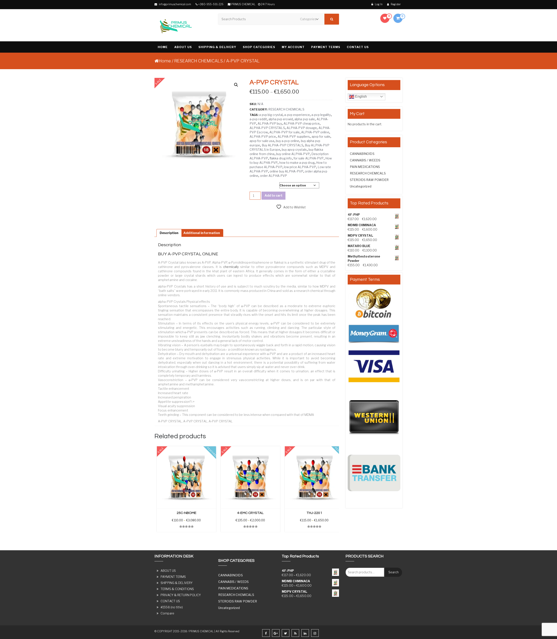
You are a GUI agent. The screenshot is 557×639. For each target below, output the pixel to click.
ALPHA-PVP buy (270, 123)
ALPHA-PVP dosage (302, 128)
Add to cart (273, 195)
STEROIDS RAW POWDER (369, 180)
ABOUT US (183, 47)
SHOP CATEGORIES (259, 47)
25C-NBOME (186, 513)
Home (165, 61)
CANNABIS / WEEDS (365, 160)
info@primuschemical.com (174, 4)
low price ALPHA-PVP (300, 167)
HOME (163, 47)
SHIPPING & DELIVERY (217, 47)
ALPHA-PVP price (263, 136)
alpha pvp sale (304, 119)
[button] (236, 85)
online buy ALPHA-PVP (286, 171)
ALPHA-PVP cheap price (302, 123)
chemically (231, 267)
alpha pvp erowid (280, 119)
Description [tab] (169, 233)
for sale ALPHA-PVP (309, 158)
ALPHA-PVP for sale (284, 132)
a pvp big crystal (271, 115)
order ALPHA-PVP (273, 175)
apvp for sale (321, 136)
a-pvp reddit (258, 119)
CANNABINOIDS (362, 154)
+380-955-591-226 (211, 4)
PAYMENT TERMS (325, 47)
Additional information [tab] (201, 233)
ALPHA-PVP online (315, 132)
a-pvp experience (297, 115)
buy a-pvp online (287, 141)
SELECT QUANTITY (262, 185)
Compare (167, 613)
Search (393, 572)
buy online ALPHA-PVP (293, 154)
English (360, 96)
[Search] (331, 19)
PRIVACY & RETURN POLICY (181, 595)
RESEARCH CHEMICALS (198, 61)
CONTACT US (358, 47)
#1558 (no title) (172, 607)
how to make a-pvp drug (297, 162)
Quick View (163, 536)
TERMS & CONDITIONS (177, 589)
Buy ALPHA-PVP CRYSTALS (282, 145)
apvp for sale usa (262, 141)
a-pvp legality (321, 115)
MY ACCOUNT (293, 47)
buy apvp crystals (294, 149)
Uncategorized (360, 186)
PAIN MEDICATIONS (365, 167)
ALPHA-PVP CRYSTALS (267, 128)
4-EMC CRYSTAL (250, 513)
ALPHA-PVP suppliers (294, 136)
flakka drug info (281, 158)
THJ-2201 (314, 513)
